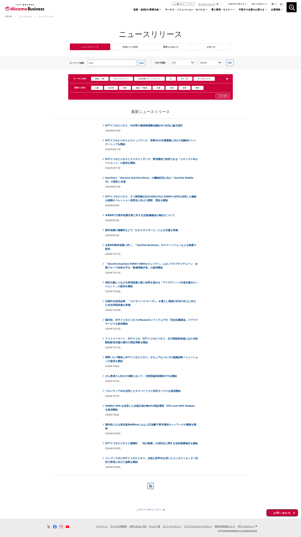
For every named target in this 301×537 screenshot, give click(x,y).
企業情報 (275, 9)
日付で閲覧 (160, 62)
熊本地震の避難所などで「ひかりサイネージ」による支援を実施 (141, 230)
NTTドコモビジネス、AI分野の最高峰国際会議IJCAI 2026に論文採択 (144, 125)
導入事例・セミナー (221, 9)
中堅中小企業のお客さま (252, 9)
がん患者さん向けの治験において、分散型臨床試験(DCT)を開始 (141, 376)
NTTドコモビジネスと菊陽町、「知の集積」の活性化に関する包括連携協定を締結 (151, 443)
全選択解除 (223, 96)
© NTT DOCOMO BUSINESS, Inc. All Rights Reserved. (237, 531)
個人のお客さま (258, 4)
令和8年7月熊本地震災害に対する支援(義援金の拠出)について (140, 215)
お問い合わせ (282, 513)
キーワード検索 (77, 62)
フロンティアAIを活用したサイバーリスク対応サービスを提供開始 (143, 391)
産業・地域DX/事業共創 (146, 9)
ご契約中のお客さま (236, 4)
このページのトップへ (148, 509)
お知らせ (211, 46)
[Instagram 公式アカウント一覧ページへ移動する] (61, 527)
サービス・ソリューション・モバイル (185, 9)
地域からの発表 (130, 46)
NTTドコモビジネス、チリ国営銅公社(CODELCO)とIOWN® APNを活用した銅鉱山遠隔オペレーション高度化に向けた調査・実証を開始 (151, 198)
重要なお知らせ (170, 46)
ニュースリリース (90, 46)
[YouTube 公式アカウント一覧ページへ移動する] (67, 527)
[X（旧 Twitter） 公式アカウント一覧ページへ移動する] (48, 527)
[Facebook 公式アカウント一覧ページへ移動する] (55, 527)
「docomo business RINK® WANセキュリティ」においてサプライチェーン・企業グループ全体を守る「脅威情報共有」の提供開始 (151, 265)
